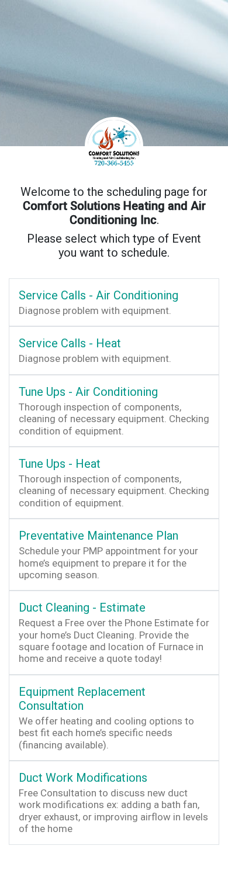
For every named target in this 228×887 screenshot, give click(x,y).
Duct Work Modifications (83, 778)
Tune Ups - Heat (60, 464)
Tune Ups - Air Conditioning (88, 392)
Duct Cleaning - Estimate (82, 607)
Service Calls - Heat (70, 343)
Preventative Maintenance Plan (98, 536)
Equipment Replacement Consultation (82, 699)
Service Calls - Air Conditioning (98, 295)
